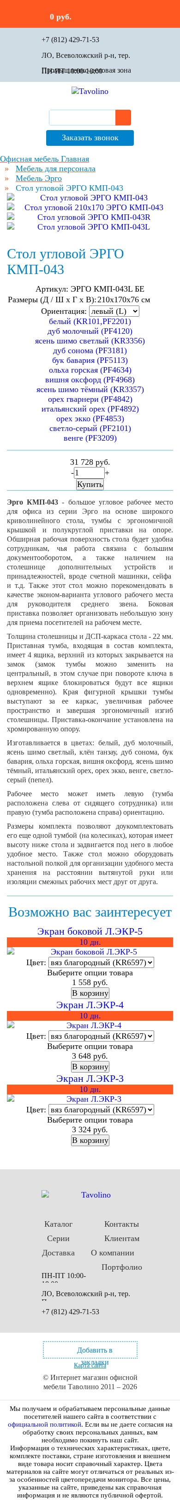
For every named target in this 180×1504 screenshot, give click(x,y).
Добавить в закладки (95, 1352)
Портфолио (122, 1267)
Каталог (58, 1224)
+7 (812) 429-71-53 (70, 40)
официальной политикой (44, 1424)
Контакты (121, 1224)
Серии (58, 1238)
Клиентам (121, 1238)
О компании (112, 1252)
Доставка (58, 1252)
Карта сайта (90, 1365)
